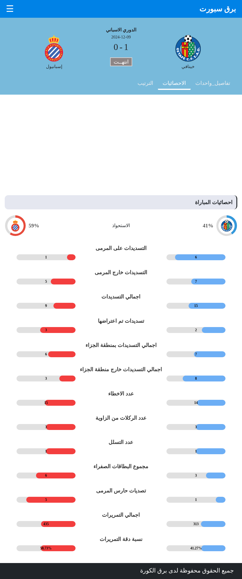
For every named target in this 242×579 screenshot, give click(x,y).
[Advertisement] (121, 139)
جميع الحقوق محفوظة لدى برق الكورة (187, 570)
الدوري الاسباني (121, 29)
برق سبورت (218, 9)
